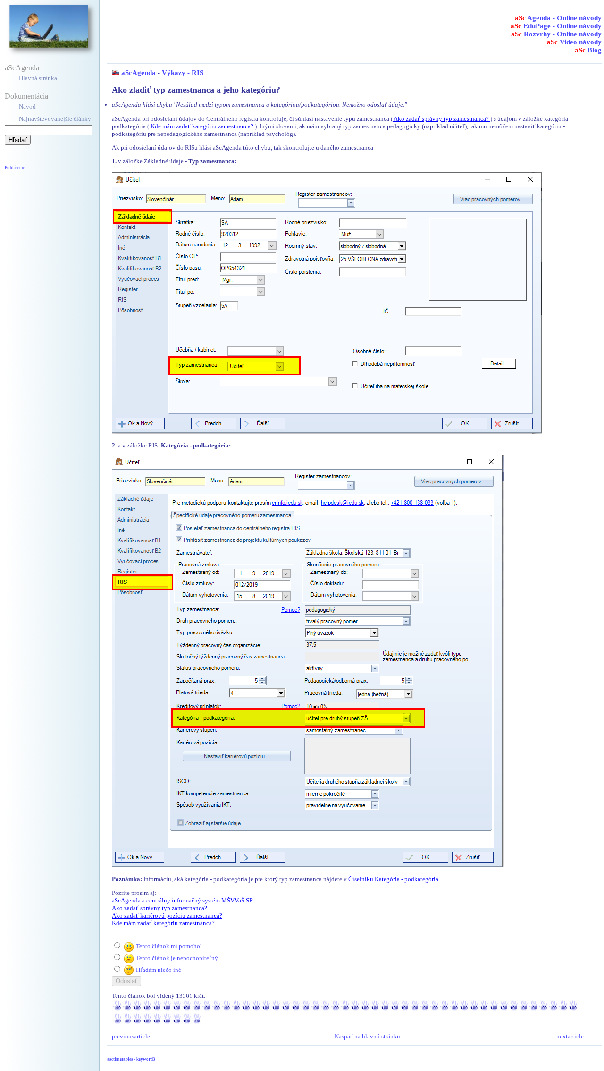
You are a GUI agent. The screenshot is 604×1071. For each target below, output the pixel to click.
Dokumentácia (26, 96)
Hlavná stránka (38, 78)
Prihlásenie (15, 167)
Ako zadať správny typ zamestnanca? (441, 118)
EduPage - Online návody (556, 26)
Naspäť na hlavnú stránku (367, 1036)
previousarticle (131, 1036)
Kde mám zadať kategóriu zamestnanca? (202, 126)
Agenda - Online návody (558, 18)
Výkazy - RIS (182, 72)
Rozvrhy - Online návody (556, 34)
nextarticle (570, 1036)
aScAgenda (22, 68)
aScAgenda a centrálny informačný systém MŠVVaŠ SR (182, 900)
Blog (588, 50)
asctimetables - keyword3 (131, 1059)
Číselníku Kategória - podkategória (394, 879)
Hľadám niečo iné (158, 969)
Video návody (574, 42)
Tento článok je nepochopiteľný (177, 957)
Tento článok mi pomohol (169, 946)
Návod (27, 106)
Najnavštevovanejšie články (55, 118)
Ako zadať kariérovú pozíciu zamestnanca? (167, 915)
